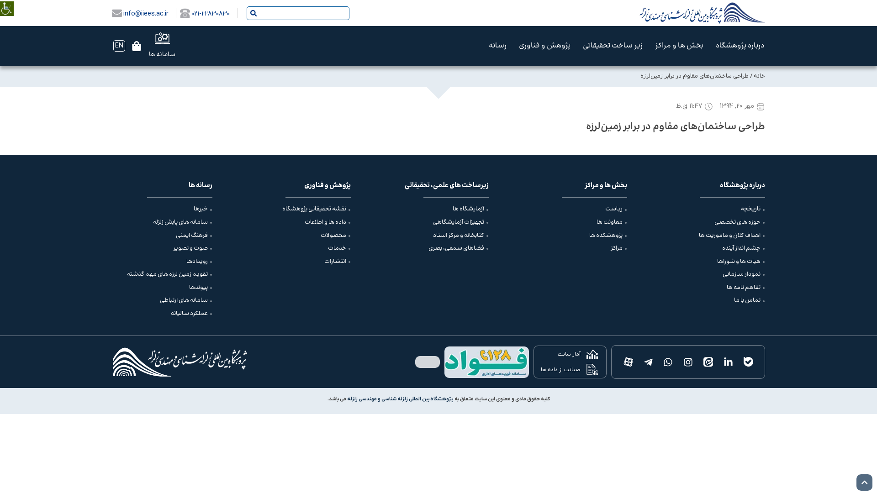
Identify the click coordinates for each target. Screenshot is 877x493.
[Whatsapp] (668, 362)
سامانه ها (162, 55)
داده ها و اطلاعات (325, 222)
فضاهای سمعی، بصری (456, 248)
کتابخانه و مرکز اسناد (458, 235)
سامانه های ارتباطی (184, 300)
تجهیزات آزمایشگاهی (458, 222)
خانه (759, 76)
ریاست (614, 209)
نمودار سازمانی (742, 274)
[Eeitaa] (708, 362)
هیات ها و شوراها (739, 261)
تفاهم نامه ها (744, 287)
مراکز (617, 248)
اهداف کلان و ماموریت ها (730, 235)
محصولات (333, 235)
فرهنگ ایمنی (192, 235)
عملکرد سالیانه (189, 313)
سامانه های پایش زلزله (180, 222)
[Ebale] (748, 362)
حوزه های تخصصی (737, 222)
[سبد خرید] (136, 46)
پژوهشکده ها (606, 235)
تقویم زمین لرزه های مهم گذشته (167, 274)
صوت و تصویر (190, 248)
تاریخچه (751, 209)
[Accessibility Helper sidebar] (7, 2)
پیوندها (198, 287)
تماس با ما (747, 300)
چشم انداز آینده (741, 248)
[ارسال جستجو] (253, 13)
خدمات (337, 248)
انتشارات (335, 261)
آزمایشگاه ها (468, 209)
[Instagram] (688, 362)
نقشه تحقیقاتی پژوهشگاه (314, 209)
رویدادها (197, 261)
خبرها (201, 209)
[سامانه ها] (162, 38)
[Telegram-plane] (648, 362)
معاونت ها (610, 222)
